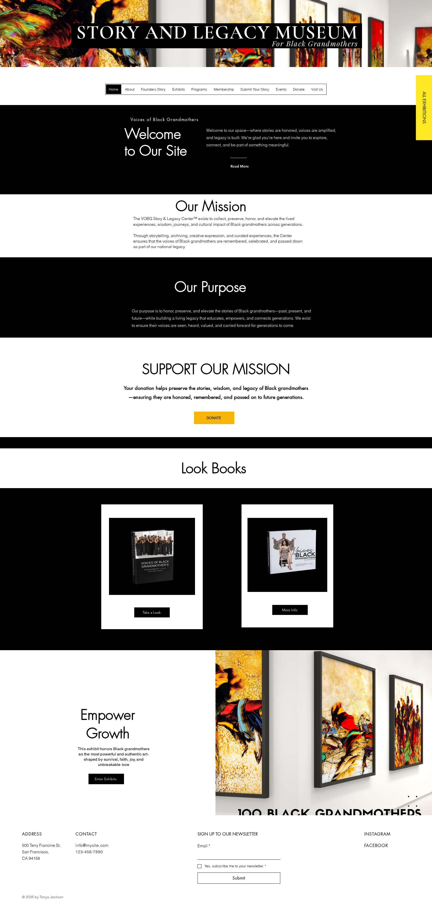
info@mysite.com (92, 845)
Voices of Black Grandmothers (164, 119)
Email (204, 845)
